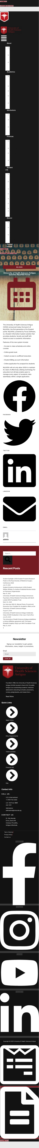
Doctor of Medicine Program (13, 80)
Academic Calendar (14, 92)
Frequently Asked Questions (14, 98)
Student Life (9, 169)
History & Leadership (13, 50)
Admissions (11, 110)
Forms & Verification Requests (13, 238)
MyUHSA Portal (14, 200)
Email (5, 651)
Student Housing (13, 190)
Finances (10, 136)
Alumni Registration (14, 224)
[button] (4, 38)
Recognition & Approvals (14, 57)
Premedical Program (14, 87)
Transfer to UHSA (13, 122)
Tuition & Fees (13, 143)
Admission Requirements (14, 116)
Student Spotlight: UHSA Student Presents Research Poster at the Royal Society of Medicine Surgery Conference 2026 (19, 581)
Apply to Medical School (12, 130)
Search (5, 550)
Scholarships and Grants (15, 155)
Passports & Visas (14, 184)
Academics (11, 72)
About (9, 43)
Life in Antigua (12, 213)
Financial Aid (13, 149)
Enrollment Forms (14, 195)
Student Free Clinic (13, 105)
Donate (9, 246)
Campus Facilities (13, 205)
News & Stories (12, 230)
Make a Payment (13, 163)
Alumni (9, 218)
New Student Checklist (13, 176)
